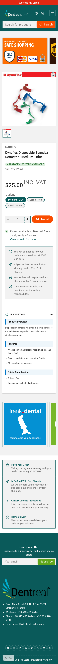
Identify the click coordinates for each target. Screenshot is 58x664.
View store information (23, 239)
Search (48, 24)
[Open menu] (52, 13)
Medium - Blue (16, 199)
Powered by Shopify (41, 659)
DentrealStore (22, 659)
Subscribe (46, 561)
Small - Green (15, 205)
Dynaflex (10, 147)
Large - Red (36, 199)
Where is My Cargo (29, 2)
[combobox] (29, 24)
